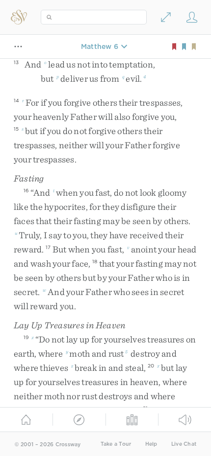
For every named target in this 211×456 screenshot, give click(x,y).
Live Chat (183, 444)
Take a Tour (116, 444)
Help (151, 444)
